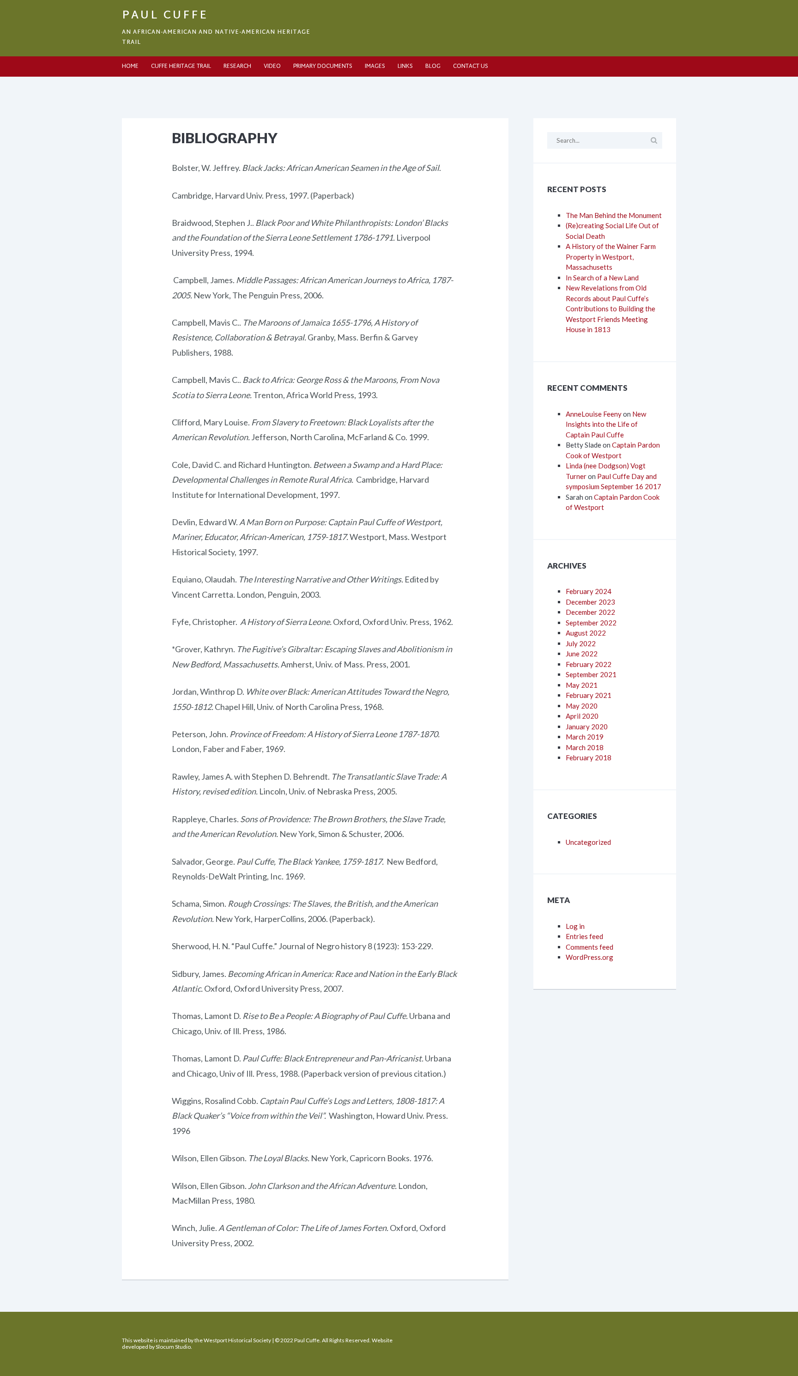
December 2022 (590, 612)
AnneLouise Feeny (594, 414)
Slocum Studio (173, 1346)
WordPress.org (589, 957)
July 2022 (581, 643)
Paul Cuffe (165, 16)
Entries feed (584, 936)
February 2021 (588, 695)
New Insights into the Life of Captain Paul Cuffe (606, 424)
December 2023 (590, 602)
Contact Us (470, 66)
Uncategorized (588, 842)
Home (130, 66)
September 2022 (591, 622)
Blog (433, 66)
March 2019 (585, 737)
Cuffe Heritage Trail (181, 66)
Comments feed (589, 947)
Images (375, 66)
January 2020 (587, 726)
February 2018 (588, 757)
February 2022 (588, 664)
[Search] (653, 140)
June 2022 (582, 653)
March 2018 (585, 747)
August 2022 (586, 633)
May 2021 (582, 685)
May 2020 (582, 706)
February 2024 (588, 591)
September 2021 (591, 674)
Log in (575, 926)
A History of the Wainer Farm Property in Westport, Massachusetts (611, 256)
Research (237, 66)
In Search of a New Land (602, 277)
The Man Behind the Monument (614, 215)
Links (405, 66)
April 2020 (582, 716)
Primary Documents (322, 66)
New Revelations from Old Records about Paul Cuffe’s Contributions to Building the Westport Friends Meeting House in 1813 (610, 308)
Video (272, 66)
